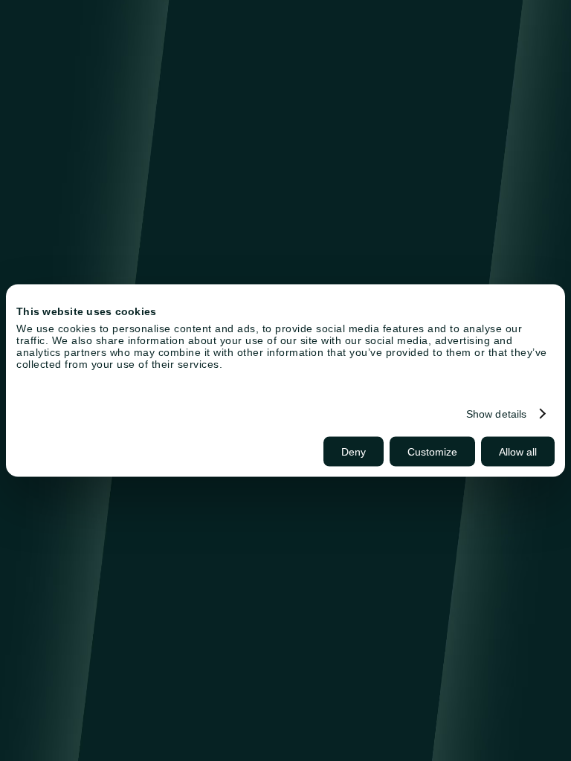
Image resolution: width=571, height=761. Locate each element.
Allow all (518, 452)
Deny (353, 452)
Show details (496, 414)
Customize (432, 452)
